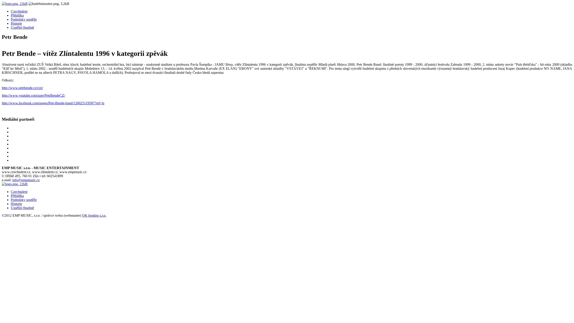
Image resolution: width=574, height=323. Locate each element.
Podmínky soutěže (24, 19)
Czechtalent (19, 11)
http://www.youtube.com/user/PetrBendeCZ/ (33, 95)
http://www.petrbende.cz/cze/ (22, 88)
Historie (16, 23)
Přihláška (17, 15)
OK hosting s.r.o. (94, 215)
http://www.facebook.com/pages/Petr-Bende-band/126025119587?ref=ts (53, 103)
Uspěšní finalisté (22, 27)
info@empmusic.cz (26, 180)
